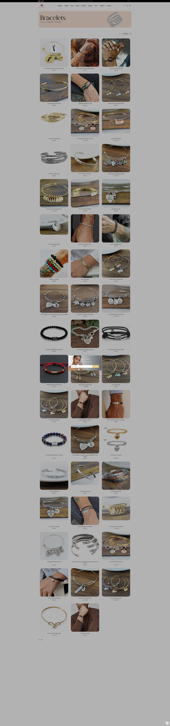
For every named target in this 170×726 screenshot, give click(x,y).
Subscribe (96, 366)
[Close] (99, 357)
